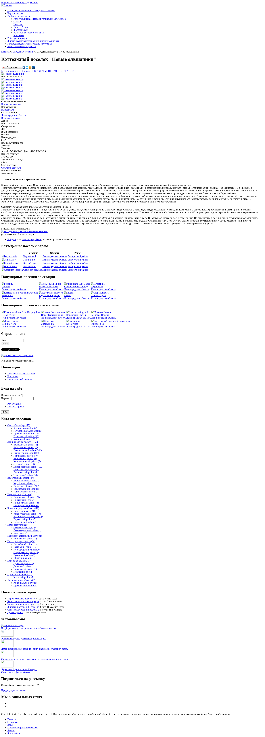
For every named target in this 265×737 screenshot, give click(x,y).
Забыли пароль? (15, 406)
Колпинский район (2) (25, 428)
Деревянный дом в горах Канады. (19, 669)
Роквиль (6, 286)
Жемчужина (47, 324)
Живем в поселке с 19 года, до (23, 607)
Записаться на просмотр (20, 604)
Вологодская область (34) (20, 477)
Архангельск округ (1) (25, 582)
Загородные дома (29, 43)
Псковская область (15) (19, 560)
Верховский (29, 256)
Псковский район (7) (24, 571)
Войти (17, 38)
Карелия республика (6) (19, 494)
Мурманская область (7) (19, 574)
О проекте (12, 722)
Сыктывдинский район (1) (27, 530)
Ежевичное (72, 324)
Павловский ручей (76, 315)
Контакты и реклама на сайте (22, 727)
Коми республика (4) (18, 524)
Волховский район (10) (25, 447)
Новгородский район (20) (26, 549)
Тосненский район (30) (25, 475)
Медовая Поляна (100, 315)
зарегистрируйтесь (31, 239)
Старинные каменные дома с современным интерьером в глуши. (35, 659)
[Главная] (6, 5)
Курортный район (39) (25, 439)
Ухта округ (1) (20, 533)
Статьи (17, 21)
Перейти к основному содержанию (19, 2)
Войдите (11, 239)
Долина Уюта (9, 324)
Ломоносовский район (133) (28, 466)
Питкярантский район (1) (26, 505)
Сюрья (67, 295)
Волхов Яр (7, 295)
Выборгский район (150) (26, 453)
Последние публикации (19, 379)
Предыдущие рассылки (13, 690)
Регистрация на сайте (39, 19)
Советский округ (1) (24, 511)
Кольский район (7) (23, 577)
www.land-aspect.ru (11, 167)
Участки (21, 46)
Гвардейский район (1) (25, 522)
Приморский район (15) (25, 433)
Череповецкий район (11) (26, 489)
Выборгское (7, 109)
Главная (5, 51)
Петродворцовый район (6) (27, 431)
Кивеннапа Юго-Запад (76, 286)
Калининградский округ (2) (28, 516)
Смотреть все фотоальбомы (15, 672)
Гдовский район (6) (23, 563)
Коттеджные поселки (31, 10)
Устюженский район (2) (25, 491)
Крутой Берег (30, 263)
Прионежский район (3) (26, 502)
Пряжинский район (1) (25, 500)
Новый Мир (29, 266)
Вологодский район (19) (26, 486)
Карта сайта (13, 733)
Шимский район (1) (23, 558)
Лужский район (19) (24, 464)
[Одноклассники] (30, 68)
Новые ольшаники (11, 104)
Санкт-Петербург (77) (18, 425)
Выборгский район (11, 118)
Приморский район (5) (25, 585)
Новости (18, 24)
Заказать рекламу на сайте (21, 373)
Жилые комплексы (33, 41)
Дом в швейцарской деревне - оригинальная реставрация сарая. (34, 649)
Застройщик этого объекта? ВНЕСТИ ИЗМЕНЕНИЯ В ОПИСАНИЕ (37, 71)
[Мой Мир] (33, 68)
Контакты (18, 35)
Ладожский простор (49, 295)
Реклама (28, 32)
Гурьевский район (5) (24, 519)
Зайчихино (29, 259)
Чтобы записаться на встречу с (23, 601)
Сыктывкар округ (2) (24, 527)
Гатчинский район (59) (25, 455)
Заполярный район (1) (25, 538)
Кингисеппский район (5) (27, 461)
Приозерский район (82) (26, 469)
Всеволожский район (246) (27, 450)
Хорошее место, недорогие (21, 598)
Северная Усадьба (32, 269)
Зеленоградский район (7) (27, 513)
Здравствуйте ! (15, 612)
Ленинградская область (13, 115)
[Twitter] (27, 68)
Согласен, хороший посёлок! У (23, 609)
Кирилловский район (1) (26, 480)
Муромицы (97, 286)
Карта (15, 13)
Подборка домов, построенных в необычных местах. (29, 628)
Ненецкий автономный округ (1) (24, 536)
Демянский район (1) (24, 547)
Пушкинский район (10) (26, 436)
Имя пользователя (11, 395)
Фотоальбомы (20, 30)
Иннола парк (98, 324)
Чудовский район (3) (24, 555)
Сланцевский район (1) (25, 472)
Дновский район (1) (23, 566)
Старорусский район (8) (26, 552)
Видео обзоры (20, 27)
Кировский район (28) (25, 458)
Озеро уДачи (8, 315)
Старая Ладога (98, 295)
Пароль (6, 398)
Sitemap (11, 730)
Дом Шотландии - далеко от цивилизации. (23, 638)
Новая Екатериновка (52, 315)
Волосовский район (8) (25, 444)
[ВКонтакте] (23, 68)
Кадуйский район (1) (24, 483)
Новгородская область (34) (21, 541)
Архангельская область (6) (21, 580)
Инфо (18, 16)
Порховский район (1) (25, 569)
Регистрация (14, 404)
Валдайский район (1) (24, 544)
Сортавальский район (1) (26, 497)
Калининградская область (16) (23, 508)
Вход (10, 724)
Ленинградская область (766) (22, 442)
